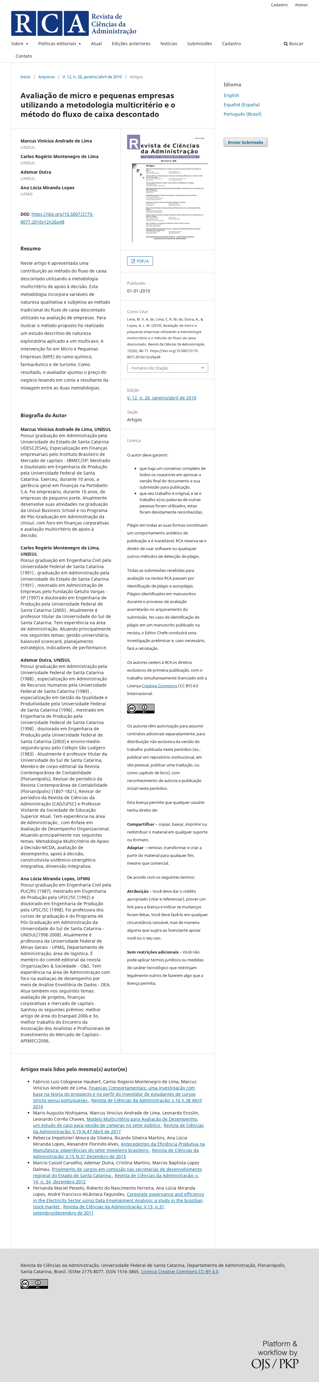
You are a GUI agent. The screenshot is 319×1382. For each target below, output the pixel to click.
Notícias (168, 43)
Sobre (18, 43)
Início (26, 77)
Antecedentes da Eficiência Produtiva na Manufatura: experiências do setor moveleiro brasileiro (119, 1147)
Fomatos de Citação (149, 368)
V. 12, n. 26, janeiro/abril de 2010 (92, 77)
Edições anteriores (131, 43)
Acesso (301, 4)
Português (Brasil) (242, 114)
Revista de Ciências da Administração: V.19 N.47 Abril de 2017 (118, 1128)
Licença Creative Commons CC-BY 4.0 (179, 1271)
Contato (24, 56)
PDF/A (142, 261)
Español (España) (242, 105)
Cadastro (231, 43)
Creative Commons (159, 686)
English (231, 95)
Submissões (199, 43)
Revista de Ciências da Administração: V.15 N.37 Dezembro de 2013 (116, 1153)
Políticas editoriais (58, 43)
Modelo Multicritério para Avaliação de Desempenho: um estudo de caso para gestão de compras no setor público (115, 1122)
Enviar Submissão (245, 142)
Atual (96, 43)
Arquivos (46, 77)
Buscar (295, 43)
